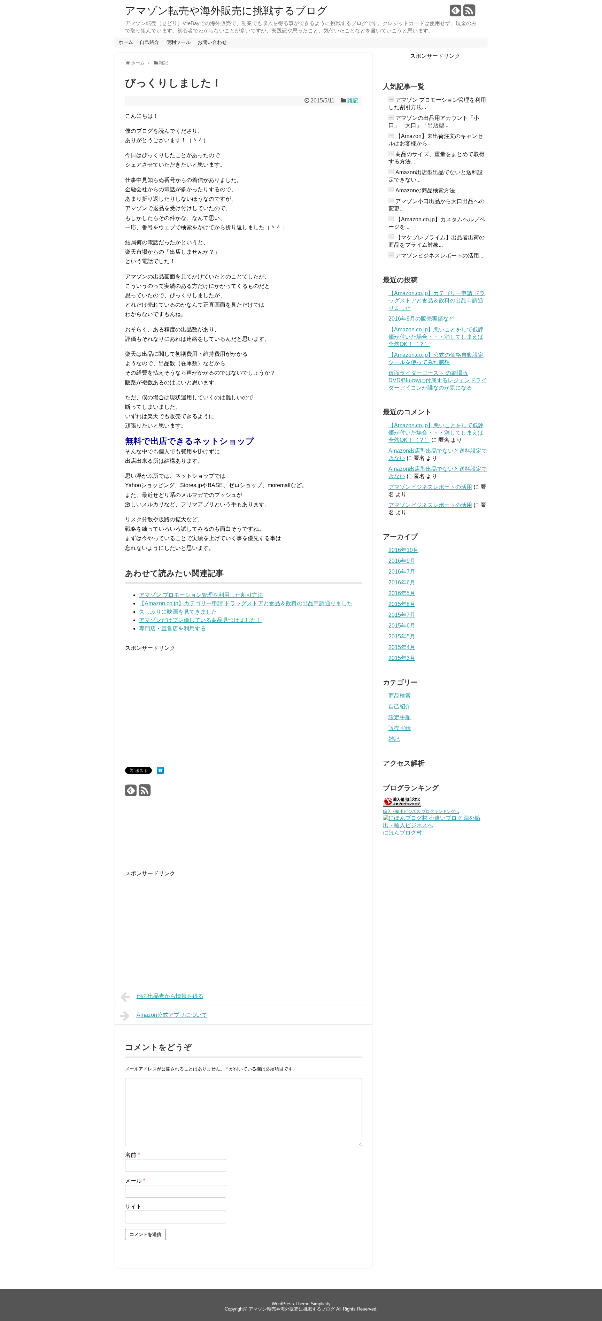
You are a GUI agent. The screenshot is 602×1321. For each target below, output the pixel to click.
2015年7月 (401, 615)
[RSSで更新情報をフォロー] (469, 13)
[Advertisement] (183, 701)
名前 (132, 1155)
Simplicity (321, 1303)
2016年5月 (401, 593)
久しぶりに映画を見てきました (178, 612)
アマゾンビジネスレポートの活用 (430, 487)
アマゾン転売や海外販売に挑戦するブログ (226, 11)
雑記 (352, 100)
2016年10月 (403, 550)
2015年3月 (401, 658)
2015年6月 (401, 626)
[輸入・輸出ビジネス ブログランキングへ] (402, 805)
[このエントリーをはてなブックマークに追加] (160, 772)
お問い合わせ (212, 42)
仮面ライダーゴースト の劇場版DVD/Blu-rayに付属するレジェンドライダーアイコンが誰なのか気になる (437, 380)
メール (135, 1181)
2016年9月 (401, 561)
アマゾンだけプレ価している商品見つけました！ (200, 620)
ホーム (125, 42)
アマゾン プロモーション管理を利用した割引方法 (201, 595)
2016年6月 (401, 582)
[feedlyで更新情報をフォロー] (456, 13)
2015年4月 (401, 647)
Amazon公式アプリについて (172, 1015)
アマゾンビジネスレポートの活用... (439, 256)
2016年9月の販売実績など (421, 319)
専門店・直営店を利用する (172, 628)
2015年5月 (401, 636)
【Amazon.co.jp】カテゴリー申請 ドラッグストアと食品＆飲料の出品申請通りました (246, 603)
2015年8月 (401, 604)
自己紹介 (149, 42)
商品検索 (399, 696)
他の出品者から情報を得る (170, 996)
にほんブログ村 (402, 833)
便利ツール (178, 42)
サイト (133, 1206)
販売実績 (399, 728)
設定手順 (399, 717)
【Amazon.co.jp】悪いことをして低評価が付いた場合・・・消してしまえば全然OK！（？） (436, 337)
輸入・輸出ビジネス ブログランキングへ (421, 811)
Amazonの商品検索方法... (427, 190)
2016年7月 (401, 572)
